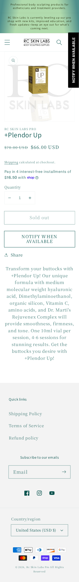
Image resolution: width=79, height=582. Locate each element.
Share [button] (17, 255)
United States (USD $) (36, 530)
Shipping (11, 162)
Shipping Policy (25, 413)
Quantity (12, 187)
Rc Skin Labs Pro (37, 567)
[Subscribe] (64, 472)
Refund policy (23, 438)
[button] (7, 42)
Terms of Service (26, 425)
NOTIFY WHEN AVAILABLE (39, 239)
